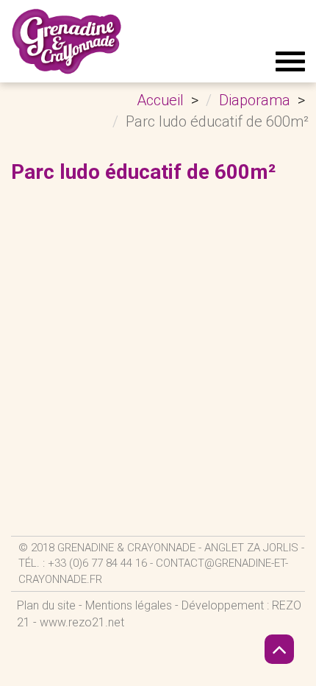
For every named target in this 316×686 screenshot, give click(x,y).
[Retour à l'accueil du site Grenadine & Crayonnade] (67, 41)
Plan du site (46, 605)
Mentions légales (128, 605)
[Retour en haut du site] (279, 649)
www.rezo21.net (82, 622)
